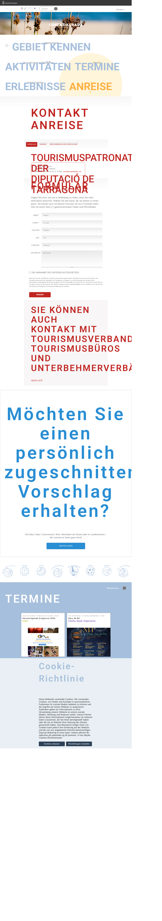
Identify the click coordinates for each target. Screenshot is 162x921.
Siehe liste (37, 380)
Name (36, 215)
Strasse (35, 245)
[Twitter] (6, 8)
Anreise (90, 86)
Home (6, 45)
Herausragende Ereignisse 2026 (38, 618)
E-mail (36, 223)
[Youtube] (14, 8)
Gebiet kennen (51, 47)
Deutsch (119, 9)
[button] (10, 23)
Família (71, 621)
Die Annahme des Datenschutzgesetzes (55, 272)
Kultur (25, 621)
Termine (97, 67)
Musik (79, 621)
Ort (37, 238)
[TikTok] (25, 8)
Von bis (40, 616)
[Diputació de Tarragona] (66, 3)
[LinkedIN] (21, 8)
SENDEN (40, 295)
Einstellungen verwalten (79, 744)
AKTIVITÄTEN (38, 67)
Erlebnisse (35, 86)
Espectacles (90, 621)
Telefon (35, 230)
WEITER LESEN (66, 546)
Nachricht (36, 253)
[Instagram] (18, 8)
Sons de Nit (74, 618)
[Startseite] (66, 23)
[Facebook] (10, 8)
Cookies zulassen (52, 744)
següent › (124, 588)
